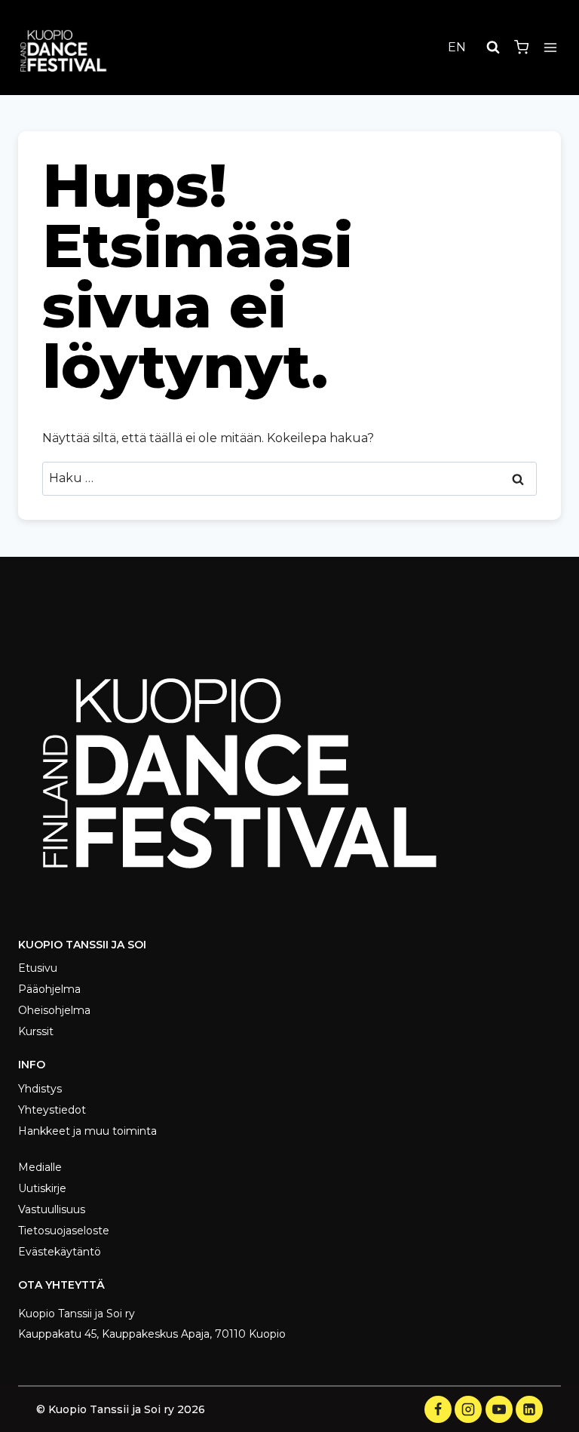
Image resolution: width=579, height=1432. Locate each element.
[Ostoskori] (521, 47)
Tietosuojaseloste (63, 1230)
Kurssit (36, 1031)
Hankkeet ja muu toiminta (87, 1131)
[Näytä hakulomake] (493, 47)
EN (457, 47)
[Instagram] (468, 1409)
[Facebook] (438, 1409)
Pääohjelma (49, 989)
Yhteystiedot (52, 1110)
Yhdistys (40, 1089)
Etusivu (37, 968)
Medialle (40, 1167)
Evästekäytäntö (59, 1251)
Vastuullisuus (51, 1209)
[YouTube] (499, 1409)
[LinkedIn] (529, 1409)
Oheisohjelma (54, 1010)
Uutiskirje (42, 1188)
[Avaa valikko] (550, 47)
